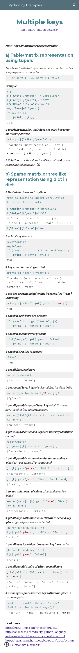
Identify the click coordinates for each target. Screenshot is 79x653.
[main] (39, 24)
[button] (4, 5)
